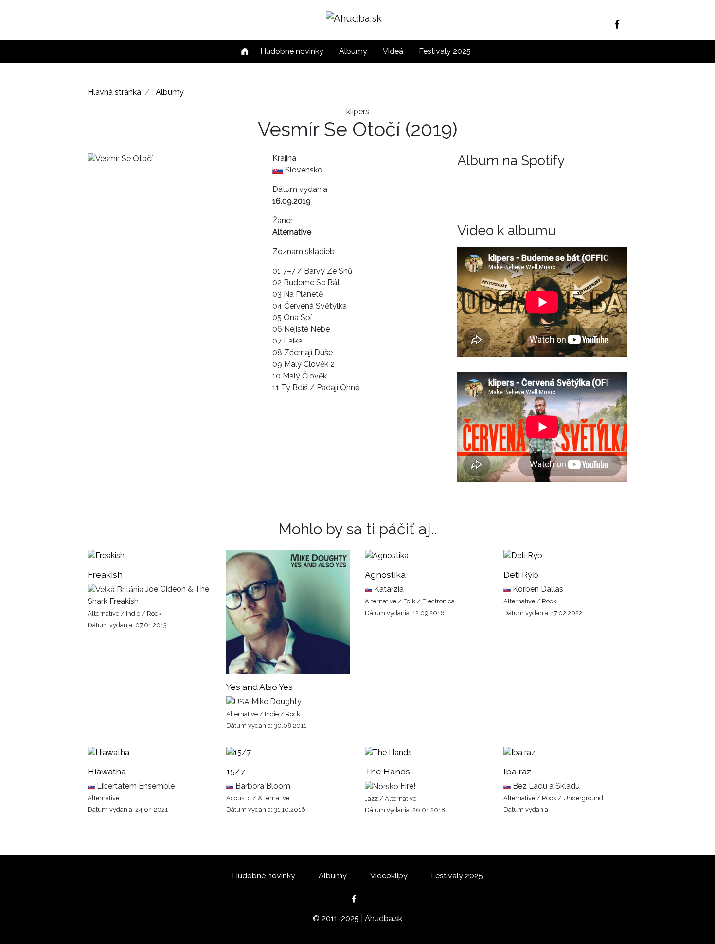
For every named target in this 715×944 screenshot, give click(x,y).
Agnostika (385, 574)
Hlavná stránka (114, 92)
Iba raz (517, 771)
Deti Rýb (520, 574)
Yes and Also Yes (259, 687)
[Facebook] (620, 24)
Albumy (353, 51)
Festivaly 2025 (445, 51)
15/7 (235, 771)
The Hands (387, 771)
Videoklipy (389, 875)
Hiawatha (107, 771)
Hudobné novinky (291, 51)
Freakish (105, 574)
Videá (393, 51)
